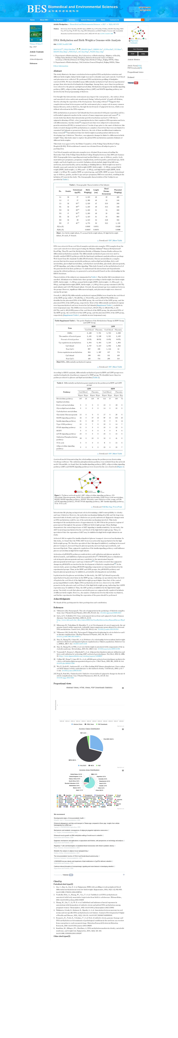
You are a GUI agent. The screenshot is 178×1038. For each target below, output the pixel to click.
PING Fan (72, 52)
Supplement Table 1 (104, 305)
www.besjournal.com (61, 308)
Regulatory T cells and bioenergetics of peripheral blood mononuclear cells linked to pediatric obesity (84, 846)
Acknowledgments (36, 59)
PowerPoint (117, 507)
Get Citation (138, 49)
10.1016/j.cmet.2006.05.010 (71, 671)
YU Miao (117, 49)
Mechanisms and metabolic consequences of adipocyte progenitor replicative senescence (81, 830)
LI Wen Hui (108, 49)
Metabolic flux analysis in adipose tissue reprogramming (70, 851)
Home (32, 20)
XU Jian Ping (83, 52)
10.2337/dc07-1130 (80, 644)
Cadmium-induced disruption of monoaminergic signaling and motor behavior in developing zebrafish (84, 866)
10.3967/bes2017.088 (106, 33)
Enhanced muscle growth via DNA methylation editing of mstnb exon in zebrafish (78, 835)
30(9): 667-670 (114, 24)
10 (115, 564)
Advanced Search (148, 19)
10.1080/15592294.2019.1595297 (70, 933)
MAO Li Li (57, 49)
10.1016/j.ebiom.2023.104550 (73, 900)
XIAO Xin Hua (69, 49)
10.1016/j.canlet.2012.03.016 (108, 629)
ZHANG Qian (86, 49)
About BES (44, 20)
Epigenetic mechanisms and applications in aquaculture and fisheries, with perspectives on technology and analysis (88, 840)
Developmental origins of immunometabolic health (69, 818)
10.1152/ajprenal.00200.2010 (110, 613)
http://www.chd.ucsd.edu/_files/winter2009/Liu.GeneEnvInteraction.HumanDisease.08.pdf (91, 621)
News (103, 20)
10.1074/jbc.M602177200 (65, 663)
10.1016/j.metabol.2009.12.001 (109, 649)
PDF (132, 54)
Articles (72, 20)
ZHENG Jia (97, 49)
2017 (104, 24)
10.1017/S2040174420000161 (102, 915)
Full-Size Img (107, 507)
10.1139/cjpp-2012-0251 (65, 678)
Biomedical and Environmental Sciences (85, 24)
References (33, 63)
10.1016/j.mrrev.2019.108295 (81, 926)
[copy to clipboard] (114, 33)
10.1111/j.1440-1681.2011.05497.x (68, 636)
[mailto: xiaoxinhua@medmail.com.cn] (79, 48)
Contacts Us (114, 20)
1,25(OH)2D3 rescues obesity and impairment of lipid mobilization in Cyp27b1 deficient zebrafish (82, 861)
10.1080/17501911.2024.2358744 (70, 892)
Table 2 (96, 377)
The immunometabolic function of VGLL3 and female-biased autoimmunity (76, 856)
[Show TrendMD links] (124, 874)
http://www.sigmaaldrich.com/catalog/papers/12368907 (80, 656)
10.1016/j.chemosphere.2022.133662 (101, 908)
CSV (110, 240)
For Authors (58, 20)
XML (143, 54)
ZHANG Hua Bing (60, 52)
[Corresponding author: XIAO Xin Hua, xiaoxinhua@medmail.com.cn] (77, 48)
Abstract (33, 55)
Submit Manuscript (88, 20)
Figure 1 (121, 467)
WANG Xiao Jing (96, 52)
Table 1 (65, 179)
